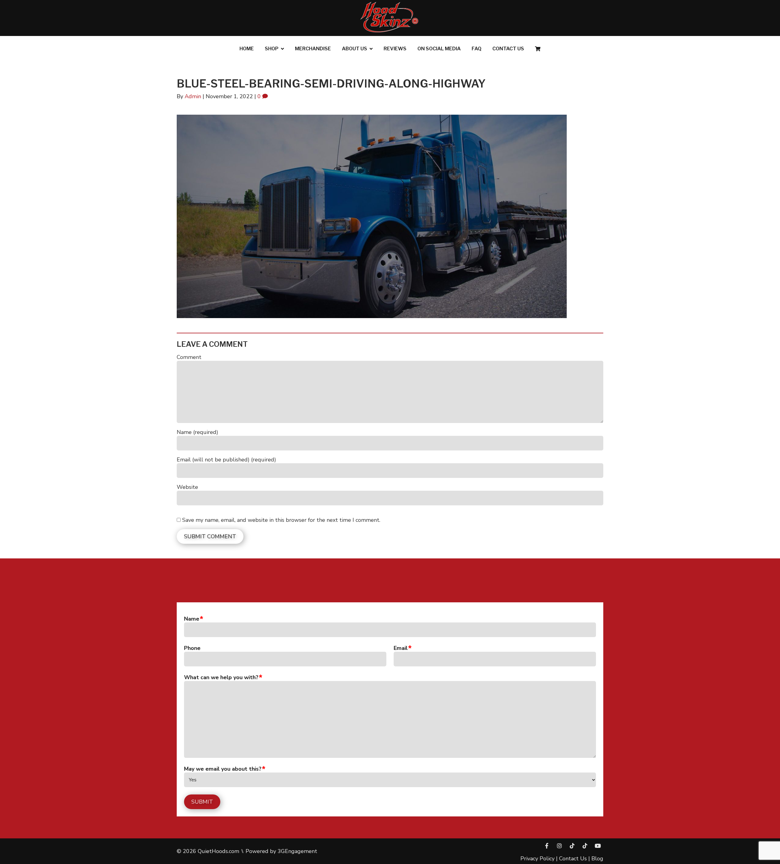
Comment (189, 357)
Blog (597, 858)
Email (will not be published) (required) (226, 459)
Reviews (395, 49)
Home (246, 49)
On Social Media (439, 49)
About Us (354, 49)
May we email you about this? (222, 769)
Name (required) (197, 432)
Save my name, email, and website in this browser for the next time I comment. (281, 520)
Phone (192, 648)
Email (401, 648)
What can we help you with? (221, 677)
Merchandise (313, 49)
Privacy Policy (537, 858)
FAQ (476, 49)
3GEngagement (297, 851)
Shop (271, 49)
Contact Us (508, 49)
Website (187, 487)
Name (191, 618)
